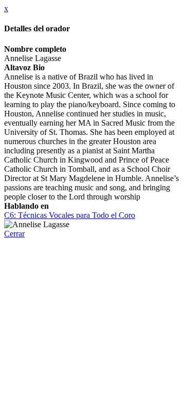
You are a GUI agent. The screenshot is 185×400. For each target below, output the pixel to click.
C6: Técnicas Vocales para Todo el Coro (69, 215)
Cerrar (14, 233)
